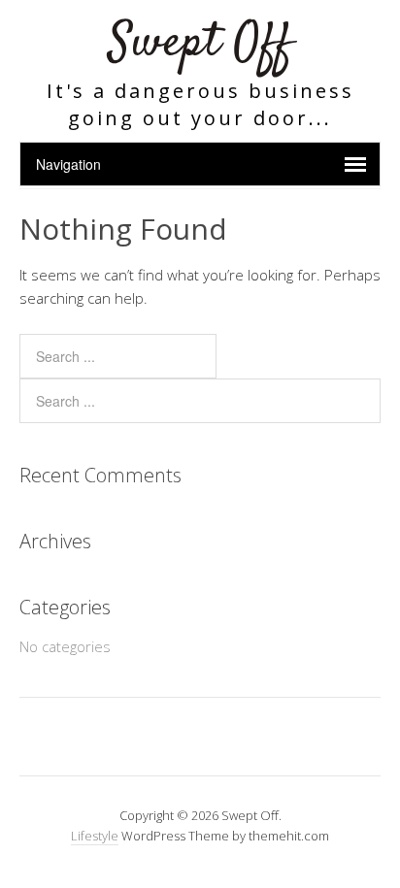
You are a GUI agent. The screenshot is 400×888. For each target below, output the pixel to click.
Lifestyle (94, 835)
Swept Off (200, 43)
